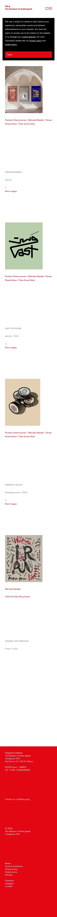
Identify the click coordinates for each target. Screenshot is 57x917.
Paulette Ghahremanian (15, 120)
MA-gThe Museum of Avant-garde (18, 7)
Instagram (9, 883)
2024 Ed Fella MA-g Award (17, 596)
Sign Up (47, 8)
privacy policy (35, 40)
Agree (9, 54)
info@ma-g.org (22, 799)
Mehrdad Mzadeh (36, 120)
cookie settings (28, 37)
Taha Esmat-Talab (27, 124)
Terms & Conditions (13, 866)
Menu (50, 8)
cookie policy (11, 44)
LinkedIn (9, 886)
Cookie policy (11, 872)
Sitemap (9, 875)
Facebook (9, 880)
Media (8, 863)
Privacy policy (11, 869)
